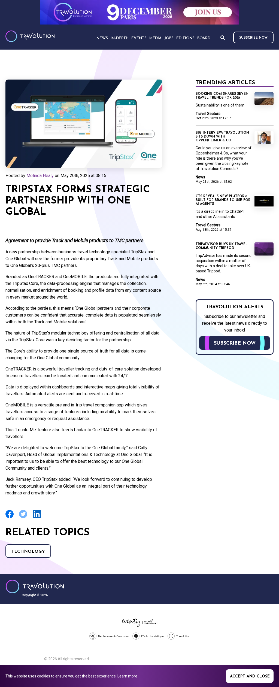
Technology (28, 551)
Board (203, 38)
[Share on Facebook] (9, 517)
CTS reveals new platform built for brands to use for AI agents (223, 200)
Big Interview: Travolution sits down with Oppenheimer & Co (222, 136)
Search (223, 37)
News (200, 177)
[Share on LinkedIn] (37, 517)
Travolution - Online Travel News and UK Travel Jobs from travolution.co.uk (34, 586)
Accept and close (250, 676)
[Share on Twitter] (23, 517)
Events (139, 38)
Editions (185, 38)
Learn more (127, 676)
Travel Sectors (208, 113)
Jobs (169, 38)
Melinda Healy (40, 175)
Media (155, 38)
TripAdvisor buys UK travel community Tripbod (222, 246)
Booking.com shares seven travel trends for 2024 (222, 95)
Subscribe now (253, 37)
